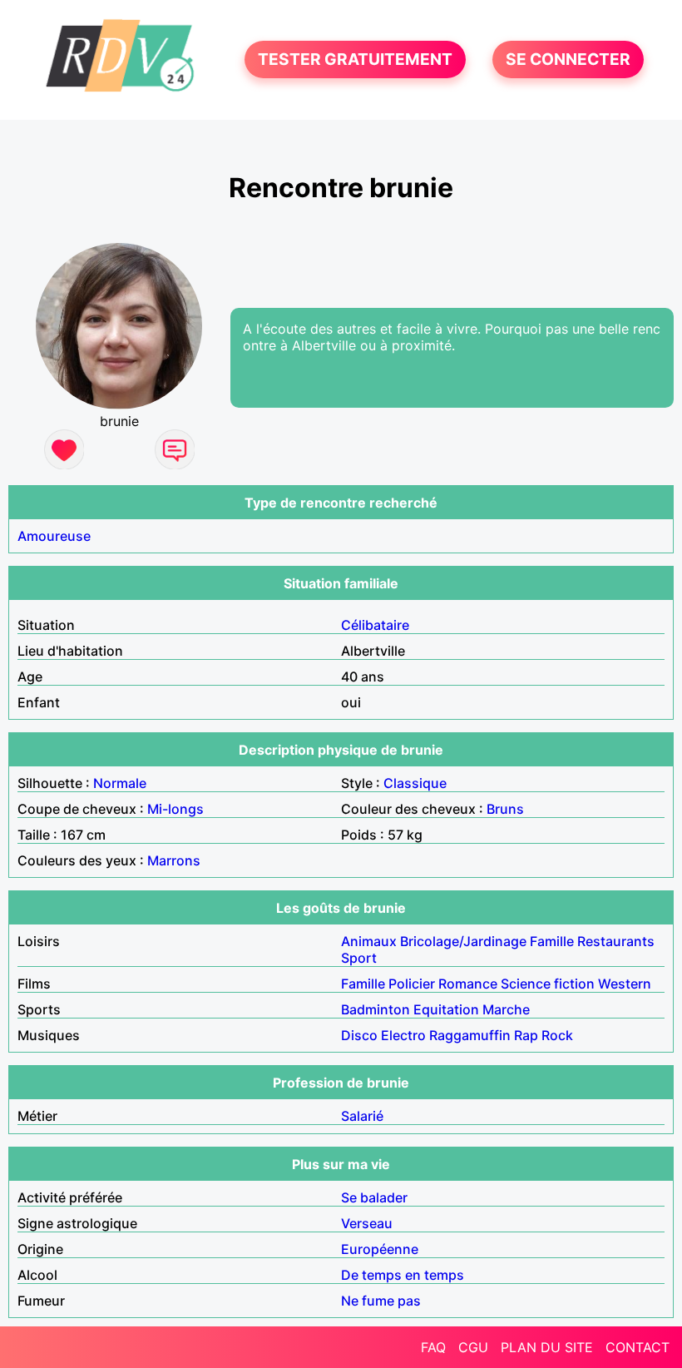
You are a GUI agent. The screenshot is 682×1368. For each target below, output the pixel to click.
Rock (557, 1035)
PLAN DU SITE (547, 1347)
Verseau (367, 1223)
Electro (403, 1035)
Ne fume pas (381, 1300)
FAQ (433, 1347)
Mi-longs (175, 808)
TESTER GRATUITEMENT (355, 60)
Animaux (369, 941)
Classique (415, 783)
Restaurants (616, 941)
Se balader (374, 1197)
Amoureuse (54, 536)
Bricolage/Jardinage (463, 941)
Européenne (379, 1249)
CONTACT (637, 1347)
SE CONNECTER (568, 60)
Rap (526, 1035)
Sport (359, 957)
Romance (467, 983)
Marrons (173, 860)
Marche (506, 1009)
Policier (411, 983)
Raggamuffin (470, 1035)
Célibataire (375, 625)
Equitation (446, 1009)
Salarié (362, 1116)
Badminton (375, 1009)
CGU (473, 1347)
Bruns (505, 808)
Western (624, 983)
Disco (359, 1035)
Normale (119, 783)
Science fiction (548, 983)
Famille (552, 941)
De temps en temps (402, 1274)
